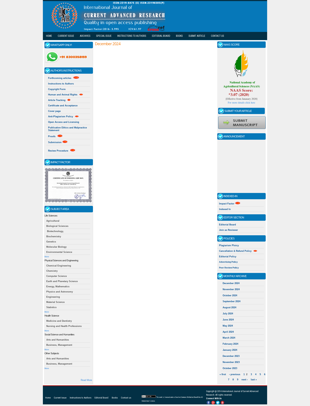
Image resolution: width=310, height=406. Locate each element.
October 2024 (230, 295)
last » (254, 379)
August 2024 (229, 307)
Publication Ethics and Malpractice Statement (67, 129)
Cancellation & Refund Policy (235, 251)
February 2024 (230, 344)
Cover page (54, 111)
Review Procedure (58, 150)
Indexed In (225, 209)
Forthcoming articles (59, 78)
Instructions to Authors (131, 35)
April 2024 (228, 332)
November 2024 (231, 289)
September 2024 (231, 301)
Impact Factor (227, 203)
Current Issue (66, 35)
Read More (86, 380)
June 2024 (228, 319)
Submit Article (197, 35)
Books (179, 35)
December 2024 (231, 283)
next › (244, 379)
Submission (55, 142)
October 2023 (230, 368)
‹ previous (234, 374)
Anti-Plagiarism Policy (60, 116)
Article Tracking (56, 100)
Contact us (217, 35)
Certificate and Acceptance (63, 105)
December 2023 (231, 356)
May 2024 (228, 325)
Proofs (51, 136)
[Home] (107, 30)
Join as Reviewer (228, 230)
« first (223, 374)
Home (49, 35)
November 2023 (231, 362)
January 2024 (230, 350)
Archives (85, 35)
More (46, 257)
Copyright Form (57, 89)
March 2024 (229, 337)
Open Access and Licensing (63, 122)
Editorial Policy (227, 256)
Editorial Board (161, 35)
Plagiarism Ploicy (229, 245)
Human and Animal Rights (62, 94)
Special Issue (104, 35)
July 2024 (228, 313)
